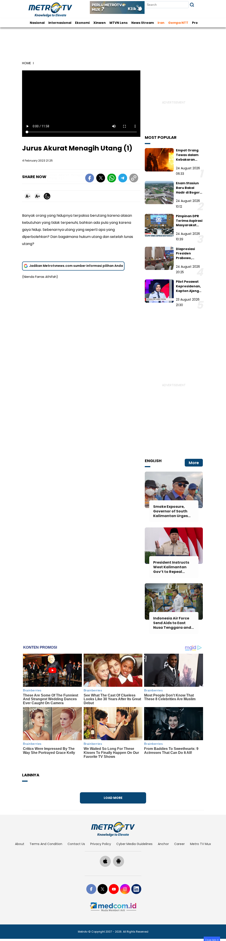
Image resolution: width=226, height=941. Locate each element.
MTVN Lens (118, 23)
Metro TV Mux (200, 844)
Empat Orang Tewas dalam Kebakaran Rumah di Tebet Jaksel (189, 159)
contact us (76, 844)
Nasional (37, 23)
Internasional (59, 23)
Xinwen (99, 23)
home (26, 63)
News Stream (142, 23)
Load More (113, 798)
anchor (163, 844)
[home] (113, 829)
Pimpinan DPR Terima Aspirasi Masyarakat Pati (189, 223)
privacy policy (100, 844)
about (19, 844)
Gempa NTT (178, 23)
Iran (161, 23)
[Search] (192, 4)
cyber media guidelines (134, 844)
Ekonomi (82, 23)
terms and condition (46, 844)
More (194, 462)
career (179, 844)
